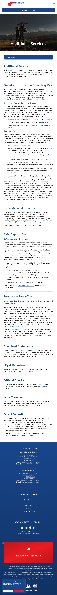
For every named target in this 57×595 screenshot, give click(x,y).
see (25, 405)
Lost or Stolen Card (28, 511)
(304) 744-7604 (30, 458)
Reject (19, 591)
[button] (28, 10)
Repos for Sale (28, 500)
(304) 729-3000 (30, 476)
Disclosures (28, 508)
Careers (28, 503)
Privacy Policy (28, 505)
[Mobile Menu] (54, 3)
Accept (8, 591)
